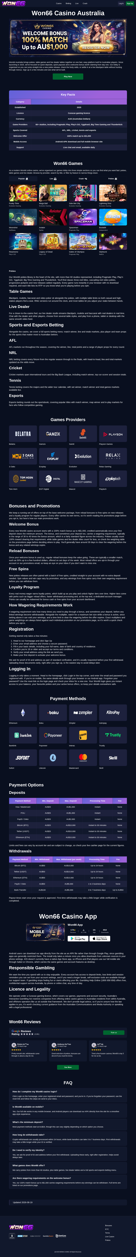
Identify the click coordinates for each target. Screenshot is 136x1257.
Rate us (114, 1032)
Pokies (111, 179)
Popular (21, 179)
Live (51, 179)
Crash (81, 179)
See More (68, 1067)
